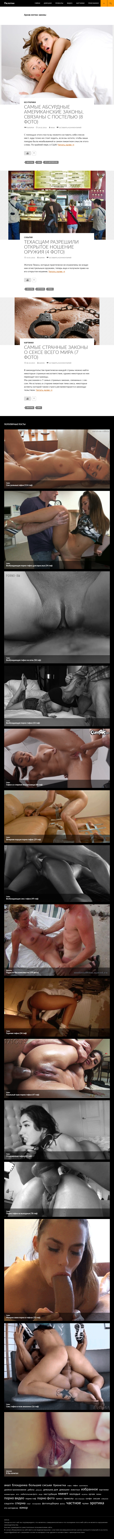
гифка (69, 1485)
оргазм (92, 1494)
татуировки (36, 1504)
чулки (85, 1503)
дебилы (31, 1490)
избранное (89, 1489)
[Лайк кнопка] (27, 153)
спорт (29, 1504)
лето (17, 1494)
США (39, 162)
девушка (39, 1490)
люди (40, 1494)
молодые (75, 1494)
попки (98, 1494)
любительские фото (28, 1494)
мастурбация (50, 1494)
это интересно (51, 162)
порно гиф (30, 1498)
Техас (50, 289)
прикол (59, 1499)
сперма (20, 1503)
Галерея (30, 127)
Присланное (93, 3)
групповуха (83, 1485)
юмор (23, 1507)
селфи (89, 1499)
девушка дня (50, 1489)
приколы (69, 1498)
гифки (75, 1485)
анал (7, 1485)
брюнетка (59, 1485)
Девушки (48, 3)
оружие (40, 289)
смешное (104, 1499)
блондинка (19, 1485)
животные (75, 1490)
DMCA (6, 1520)
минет (63, 1494)
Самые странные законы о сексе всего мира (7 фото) (56, 352)
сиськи (96, 1498)
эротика (97, 1503)
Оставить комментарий (70, 127)
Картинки (80, 3)
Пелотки (9, 3)
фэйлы (62, 1504)
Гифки (37, 3)
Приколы (59, 3)
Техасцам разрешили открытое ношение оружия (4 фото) (51, 247)
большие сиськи (40, 1485)
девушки (64, 1489)
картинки (104, 1490)
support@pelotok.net (12, 1532)
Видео (69, 3)
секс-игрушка (79, 1499)
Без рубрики (30, 102)
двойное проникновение (15, 1490)
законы (29, 162)
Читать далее (66, 145)
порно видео (14, 1498)
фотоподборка (50, 1503)
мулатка (84, 1494)
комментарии (9, 1494)
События (28, 237)
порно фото (46, 1498)
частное (73, 1503)
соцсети (9, 1503)
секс (39, 407)
